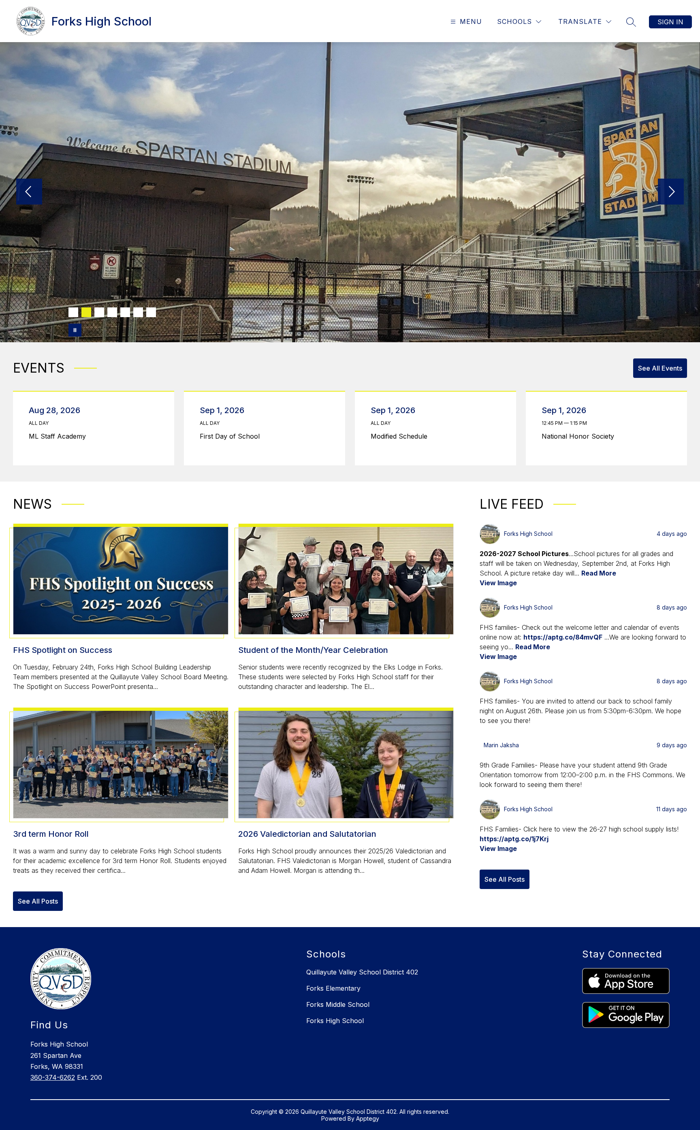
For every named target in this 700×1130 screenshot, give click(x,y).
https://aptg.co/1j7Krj (514, 839)
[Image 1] (73, 312)
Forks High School (335, 1021)
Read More (598, 573)
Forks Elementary (333, 988)
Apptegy (367, 1118)
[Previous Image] (29, 192)
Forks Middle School (337, 1004)
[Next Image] (671, 192)
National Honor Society (580, 436)
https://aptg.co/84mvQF (562, 637)
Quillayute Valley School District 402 (362, 972)
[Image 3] (99, 312)
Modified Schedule (401, 436)
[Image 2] (86, 312)
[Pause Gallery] (74, 330)
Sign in (670, 22)
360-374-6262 (52, 1077)
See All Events (660, 368)
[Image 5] (125, 312)
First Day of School (232, 436)
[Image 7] (151, 312)
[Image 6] (138, 312)
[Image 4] (112, 312)
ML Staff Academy (59, 436)
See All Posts (38, 901)
